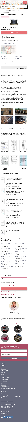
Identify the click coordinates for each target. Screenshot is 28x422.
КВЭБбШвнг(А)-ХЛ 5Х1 (7, 253)
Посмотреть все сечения (6, 271)
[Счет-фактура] (23, 145)
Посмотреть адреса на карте (7, 400)
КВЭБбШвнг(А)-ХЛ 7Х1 (21, 260)
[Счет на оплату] (4, 145)
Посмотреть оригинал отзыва (12, 186)
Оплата (16, 58)
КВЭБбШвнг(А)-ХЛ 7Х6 (21, 248)
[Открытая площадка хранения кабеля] (7, 111)
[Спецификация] (14, 160)
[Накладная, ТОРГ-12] (14, 145)
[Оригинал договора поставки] (4, 160)
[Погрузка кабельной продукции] (21, 120)
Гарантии (4, 58)
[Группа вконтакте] (7, 417)
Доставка (4, 56)
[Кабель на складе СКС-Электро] (21, 111)
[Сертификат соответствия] (23, 160)
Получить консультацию (14, 288)
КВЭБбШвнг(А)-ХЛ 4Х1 (21, 256)
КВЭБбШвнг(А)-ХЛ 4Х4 (7, 266)
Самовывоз (18, 56)
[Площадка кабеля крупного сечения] (7, 120)
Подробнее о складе (22, 125)
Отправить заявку (14, 32)
